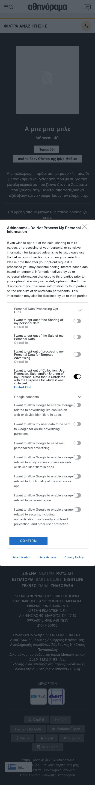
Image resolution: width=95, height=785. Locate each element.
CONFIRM (28, 541)
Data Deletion (21, 557)
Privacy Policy (74, 557)
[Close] (86, 228)
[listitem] (47, 310)
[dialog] (47, 392)
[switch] (77, 321)
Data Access (47, 557)
